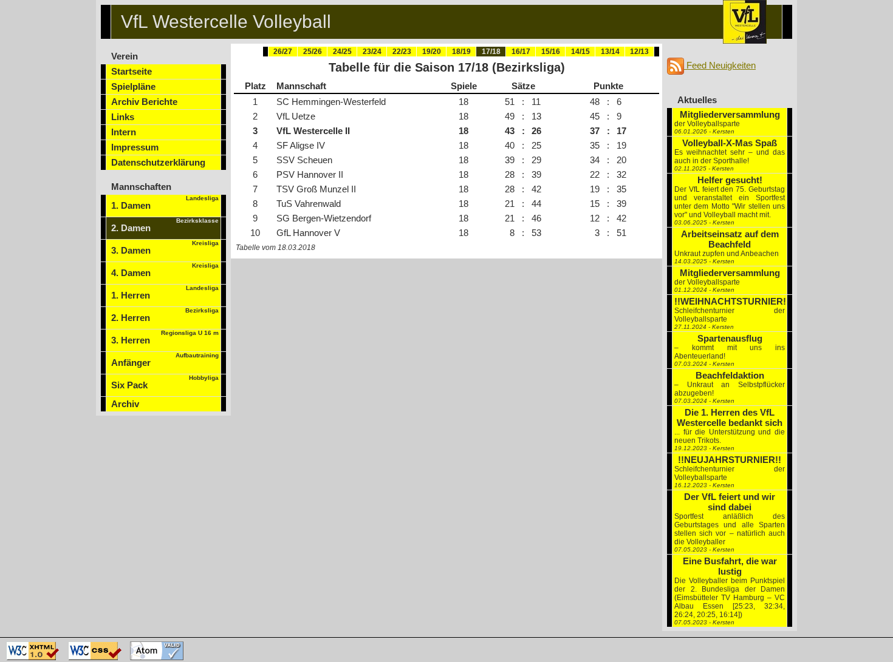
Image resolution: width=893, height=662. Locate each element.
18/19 (461, 51)
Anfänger (165, 360)
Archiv (125, 404)
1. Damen (165, 203)
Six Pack (165, 382)
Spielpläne (133, 86)
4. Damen (165, 270)
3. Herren (165, 337)
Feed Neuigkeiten (720, 65)
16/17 (521, 51)
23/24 (372, 51)
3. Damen (165, 247)
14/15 (580, 51)
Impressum (135, 147)
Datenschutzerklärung (158, 162)
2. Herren (165, 315)
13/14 (610, 51)
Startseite (131, 71)
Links (122, 117)
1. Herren (165, 292)
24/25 (342, 51)
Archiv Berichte (144, 101)
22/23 (401, 51)
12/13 (639, 51)
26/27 (282, 51)
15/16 (550, 51)
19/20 (431, 51)
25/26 (312, 51)
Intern (123, 132)
